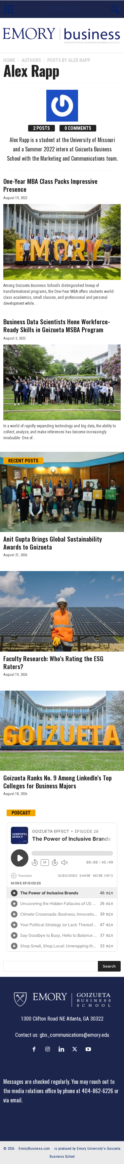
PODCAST (21, 813)
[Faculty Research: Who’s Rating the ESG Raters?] (62, 611)
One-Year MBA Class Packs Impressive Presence (50, 184)
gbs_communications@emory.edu (74, 1035)
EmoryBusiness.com (34, 1148)
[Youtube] (89, 1049)
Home (9, 60)
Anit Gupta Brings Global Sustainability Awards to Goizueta (52, 542)
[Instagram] (49, 1049)
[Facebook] (35, 1049)
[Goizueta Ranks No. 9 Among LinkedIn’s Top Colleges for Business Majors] (62, 731)
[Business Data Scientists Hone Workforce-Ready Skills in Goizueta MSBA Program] (62, 382)
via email (12, 1100)
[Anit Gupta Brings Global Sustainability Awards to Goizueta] (62, 492)
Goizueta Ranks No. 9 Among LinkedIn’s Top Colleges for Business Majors (57, 781)
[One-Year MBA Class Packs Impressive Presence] (62, 242)
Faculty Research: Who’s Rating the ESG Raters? (53, 662)
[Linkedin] (62, 1049)
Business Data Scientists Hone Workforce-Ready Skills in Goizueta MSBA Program (56, 325)
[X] (76, 1049)
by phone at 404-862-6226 (85, 1091)
